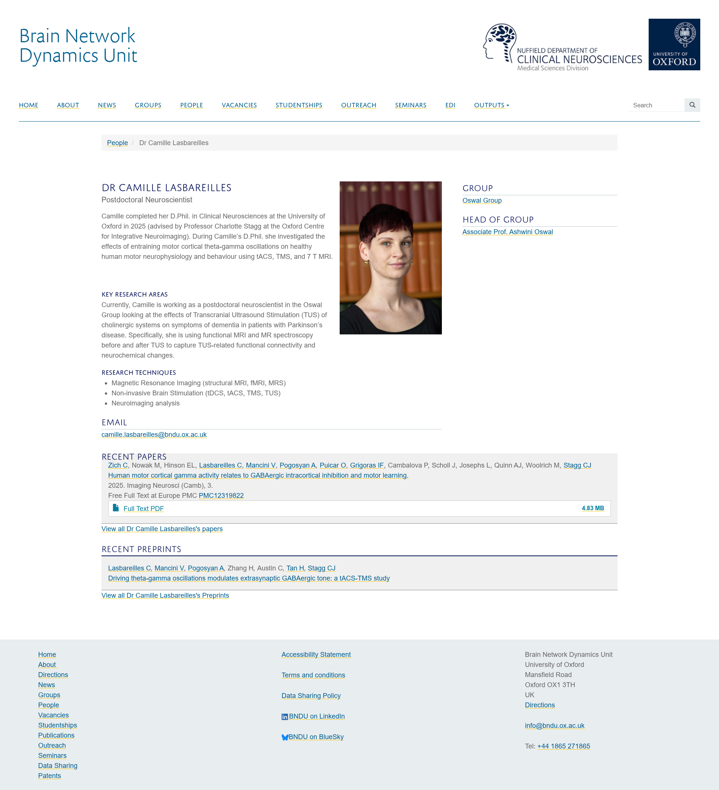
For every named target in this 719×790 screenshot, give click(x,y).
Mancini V (261, 465)
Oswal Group (482, 200)
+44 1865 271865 (563, 746)
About (68, 105)
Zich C (118, 465)
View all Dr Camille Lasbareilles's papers (162, 529)
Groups (148, 105)
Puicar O (333, 465)
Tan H (295, 568)
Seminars (411, 105)
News (107, 105)
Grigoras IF (367, 465)
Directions (53, 675)
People (191, 105)
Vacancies (239, 105)
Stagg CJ (577, 465)
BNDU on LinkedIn (317, 716)
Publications (56, 735)
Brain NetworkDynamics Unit (78, 44)
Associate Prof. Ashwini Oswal (507, 232)
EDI (450, 105)
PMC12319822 (221, 495)
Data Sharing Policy (311, 695)
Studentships (299, 105)
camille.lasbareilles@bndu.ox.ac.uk (154, 434)
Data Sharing (58, 765)
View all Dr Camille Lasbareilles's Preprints (165, 595)
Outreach (358, 105)
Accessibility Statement (316, 654)
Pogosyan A (298, 465)
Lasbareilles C (220, 465)
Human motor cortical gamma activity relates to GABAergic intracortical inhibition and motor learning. (258, 475)
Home (28, 105)
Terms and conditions (313, 675)
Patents (49, 776)
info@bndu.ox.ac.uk (555, 725)
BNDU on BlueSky (316, 737)
